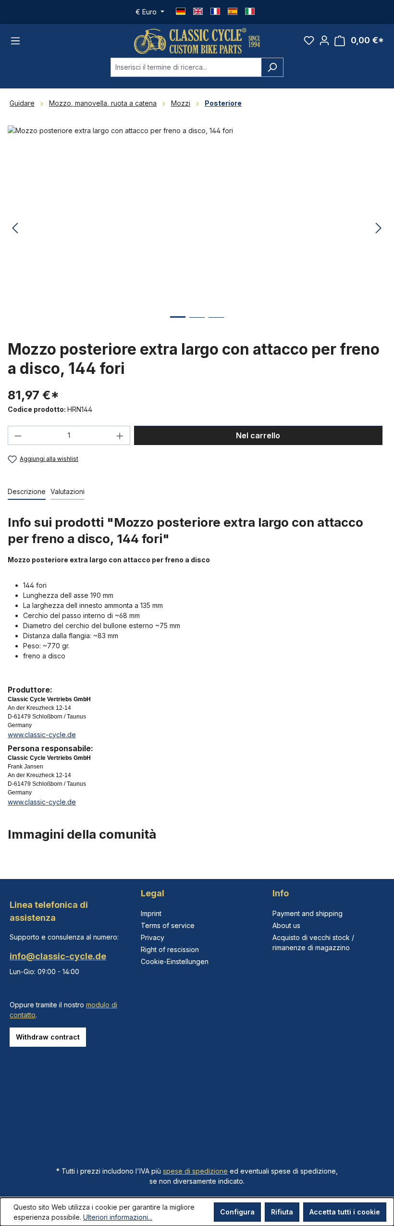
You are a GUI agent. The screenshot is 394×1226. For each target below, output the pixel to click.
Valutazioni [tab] (67, 491)
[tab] (27, 492)
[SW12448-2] (197, 228)
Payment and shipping (307, 913)
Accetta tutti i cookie (344, 1212)
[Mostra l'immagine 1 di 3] (177, 324)
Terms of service (168, 925)
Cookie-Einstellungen (175, 961)
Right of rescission (170, 949)
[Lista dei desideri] (309, 40)
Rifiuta (282, 1212)
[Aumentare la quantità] (120, 435)
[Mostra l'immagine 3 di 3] (216, 324)
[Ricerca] (272, 67)
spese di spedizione (195, 1171)
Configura (237, 1212)
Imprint (151, 913)
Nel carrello (258, 435)
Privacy (152, 937)
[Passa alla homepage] (197, 41)
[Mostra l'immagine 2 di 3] (197, 324)
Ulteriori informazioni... (117, 1217)
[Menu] (15, 41)
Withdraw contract (48, 1037)
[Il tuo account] (324, 40)
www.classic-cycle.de (42, 735)
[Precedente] (15, 228)
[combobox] (186, 67)
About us (286, 925)
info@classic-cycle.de (58, 956)
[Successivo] (378, 228)
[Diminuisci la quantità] (18, 435)
